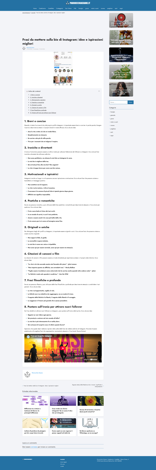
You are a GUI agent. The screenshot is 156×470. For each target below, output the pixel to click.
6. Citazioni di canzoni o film (38, 108)
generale (112, 115)
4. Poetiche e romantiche (37, 102)
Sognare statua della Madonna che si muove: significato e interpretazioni (87, 385)
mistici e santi (94, 8)
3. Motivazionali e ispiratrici (37, 100)
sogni (121, 8)
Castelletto (51, 8)
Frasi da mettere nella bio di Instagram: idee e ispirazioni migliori (41, 386)
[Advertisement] (63, 25)
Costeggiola (59, 8)
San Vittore (68, 8)
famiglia (81, 8)
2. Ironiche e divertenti (36, 97)
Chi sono (62, 464)
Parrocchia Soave (30, 47)
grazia (87, 8)
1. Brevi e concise (35, 95)
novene (103, 8)
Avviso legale (63, 462)
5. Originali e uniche (36, 105)
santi (116, 8)
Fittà (75, 8)
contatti (62, 466)
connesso (34, 447)
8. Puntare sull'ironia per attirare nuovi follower (43, 113)
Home (35, 8)
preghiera (109, 8)
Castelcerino (42, 8)
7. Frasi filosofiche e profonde (38, 110)
